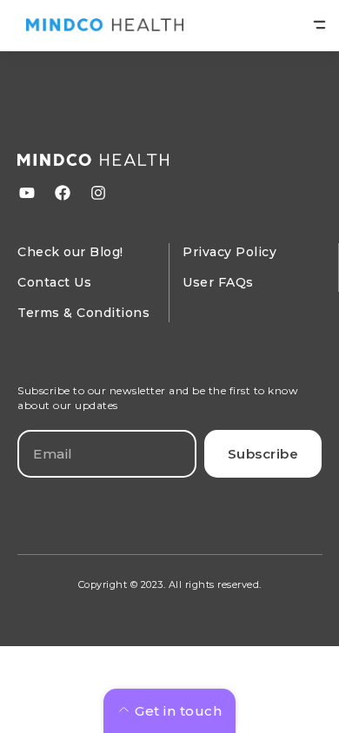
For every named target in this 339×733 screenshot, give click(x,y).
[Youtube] (27, 192)
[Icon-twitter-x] (134, 192)
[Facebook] (62, 192)
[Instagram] (98, 192)
